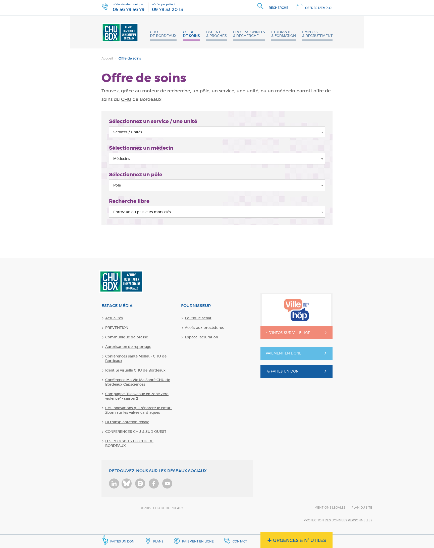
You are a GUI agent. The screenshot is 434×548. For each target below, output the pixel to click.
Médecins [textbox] (121, 158)
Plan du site (361, 507)
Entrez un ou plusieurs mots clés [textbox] (142, 212)
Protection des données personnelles (338, 520)
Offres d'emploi (319, 8)
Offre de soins (121, 58)
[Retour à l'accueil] (120, 32)
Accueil (107, 58)
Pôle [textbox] (117, 185)
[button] (274, 8)
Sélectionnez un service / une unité (153, 121)
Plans (158, 541)
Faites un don (122, 541)
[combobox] (217, 132)
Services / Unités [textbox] (127, 132)
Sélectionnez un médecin (141, 148)
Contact (240, 541)
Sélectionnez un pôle (135, 174)
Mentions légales (329, 507)
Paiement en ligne (198, 541)
